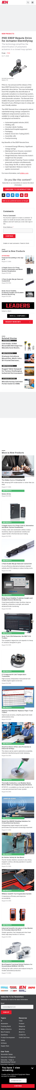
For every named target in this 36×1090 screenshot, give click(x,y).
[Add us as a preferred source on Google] (26, 195)
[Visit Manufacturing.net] (13, 990)
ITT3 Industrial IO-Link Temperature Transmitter (14, 675)
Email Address (8, 227)
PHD (8, 53)
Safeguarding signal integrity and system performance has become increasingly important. (17, 826)
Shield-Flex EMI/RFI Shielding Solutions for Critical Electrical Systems (16, 822)
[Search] (28, 2)
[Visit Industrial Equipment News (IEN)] (22, 987)
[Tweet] (17, 195)
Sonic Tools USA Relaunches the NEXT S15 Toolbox (16, 637)
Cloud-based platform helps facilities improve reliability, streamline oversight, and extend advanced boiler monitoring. (16, 604)
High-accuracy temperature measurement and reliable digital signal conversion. (16, 680)
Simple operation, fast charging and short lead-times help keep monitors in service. (16, 933)
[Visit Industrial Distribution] (4, 990)
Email (2, 1003)
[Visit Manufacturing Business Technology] (22, 990)
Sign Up (6, 1012)
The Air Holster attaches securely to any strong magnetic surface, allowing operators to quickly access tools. (17, 862)
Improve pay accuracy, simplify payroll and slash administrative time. (17, 716)
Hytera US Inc (6, 494)
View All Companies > (18, 316)
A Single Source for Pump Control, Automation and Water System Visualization (12, 269)
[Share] (8, 195)
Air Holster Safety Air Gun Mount (13, 857)
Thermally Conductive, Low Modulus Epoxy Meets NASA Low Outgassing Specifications (17, 784)
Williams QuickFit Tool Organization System (16, 894)
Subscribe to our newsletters (18, 189)
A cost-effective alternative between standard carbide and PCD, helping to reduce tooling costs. (17, 567)
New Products (8, 34)
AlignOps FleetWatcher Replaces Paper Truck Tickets (17, 711)
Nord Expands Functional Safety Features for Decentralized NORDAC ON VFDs (17, 965)
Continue (18, 1086)
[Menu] (32, 2)
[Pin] (21, 195)
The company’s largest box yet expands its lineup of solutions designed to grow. (17, 641)
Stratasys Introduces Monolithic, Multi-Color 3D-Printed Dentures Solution (12, 358)
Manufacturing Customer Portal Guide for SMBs (12, 383)
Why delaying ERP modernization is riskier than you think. (18, 483)
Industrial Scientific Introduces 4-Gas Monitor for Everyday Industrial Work (17, 929)
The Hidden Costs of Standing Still (13, 480)
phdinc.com (24, 173)
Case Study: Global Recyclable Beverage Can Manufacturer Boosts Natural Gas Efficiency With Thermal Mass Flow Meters (12, 346)
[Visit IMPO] (31, 987)
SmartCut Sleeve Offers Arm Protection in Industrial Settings (16, 747)
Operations (7, 340)
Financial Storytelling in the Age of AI (12, 258)
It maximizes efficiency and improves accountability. (14, 897)
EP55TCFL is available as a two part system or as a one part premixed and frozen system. (17, 788)
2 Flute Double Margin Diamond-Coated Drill (13, 280)
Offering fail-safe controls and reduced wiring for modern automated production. (17, 969)
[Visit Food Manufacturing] (13, 987)
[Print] (3, 195)
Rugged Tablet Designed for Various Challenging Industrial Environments (12, 371)
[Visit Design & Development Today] (4, 987)
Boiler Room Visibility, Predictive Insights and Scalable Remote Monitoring (13, 292)
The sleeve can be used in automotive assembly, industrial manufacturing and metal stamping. (17, 752)
